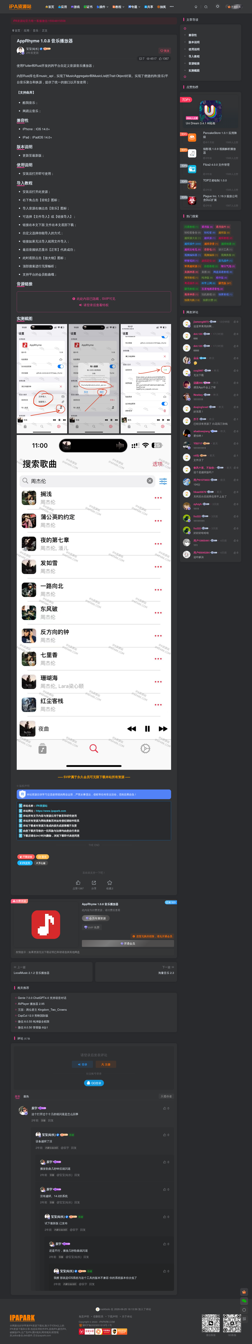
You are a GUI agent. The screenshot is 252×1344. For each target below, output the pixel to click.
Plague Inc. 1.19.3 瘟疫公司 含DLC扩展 (220, 198)
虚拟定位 (208, 260)
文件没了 (199, 460)
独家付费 (210, 300)
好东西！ (199, 411)
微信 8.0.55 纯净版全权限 (33, 1021)
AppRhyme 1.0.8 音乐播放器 (45, 40)
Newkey (198, 395)
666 (196, 338)
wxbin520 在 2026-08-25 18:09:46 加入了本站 (125, 1309)
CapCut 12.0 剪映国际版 (33, 1015)
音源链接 (194, 63)
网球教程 (191, 277)
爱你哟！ (199, 435)
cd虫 (196, 455)
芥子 (196, 419)
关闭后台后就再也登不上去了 (210, 496)
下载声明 (112, 1316)
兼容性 (193, 35)
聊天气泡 (228, 266)
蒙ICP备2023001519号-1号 (97, 1325)
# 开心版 (40, 863)
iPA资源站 (41, 805)
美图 (206, 272)
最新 (17, 1096)
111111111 (200, 448)
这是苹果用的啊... (204, 326)
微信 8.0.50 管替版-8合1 (33, 1027)
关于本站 (127, 1316)
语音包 (209, 249)
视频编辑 (211, 255)
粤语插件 (191, 283)
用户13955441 (202, 540)
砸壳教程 (191, 289)
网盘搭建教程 (222, 272)
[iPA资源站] (22, 1318)
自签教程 (211, 266)
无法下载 (199, 375)
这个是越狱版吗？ (204, 472)
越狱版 (224, 232)
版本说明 (194, 42)
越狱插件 (192, 243)
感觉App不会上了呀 (205, 387)
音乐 (35, 30)
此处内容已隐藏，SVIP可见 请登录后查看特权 (95, 301)
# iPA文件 (25, 863)
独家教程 (225, 294)
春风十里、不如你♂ (205, 467)
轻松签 (209, 232)
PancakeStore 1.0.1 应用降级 (220, 135)
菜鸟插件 (225, 260)
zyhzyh (198, 504)
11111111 (199, 521)
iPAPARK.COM (107, 1321)
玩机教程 (208, 294)
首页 (17, 30)
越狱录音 (211, 243)
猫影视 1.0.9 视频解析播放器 (219, 151)
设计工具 (225, 249)
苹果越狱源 (192, 266)
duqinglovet (201, 407)
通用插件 (223, 226)
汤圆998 (198, 383)
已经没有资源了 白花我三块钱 (211, 423)
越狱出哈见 (192, 249)
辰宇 (34, 1108)
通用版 (207, 226)
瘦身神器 (191, 294)
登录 (84, 1064)
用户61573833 (202, 480)
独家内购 (192, 300)
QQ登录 (96, 1083)
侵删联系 (98, 1316)
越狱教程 (225, 238)
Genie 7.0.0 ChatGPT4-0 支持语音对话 (42, 998)
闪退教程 (191, 226)
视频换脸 (228, 255)
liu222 (197, 516)
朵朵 (196, 358)
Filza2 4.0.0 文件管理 (216, 164)
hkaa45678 (200, 492)
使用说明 (194, 49)
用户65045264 (202, 552)
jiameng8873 (201, 321)
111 (196, 545)
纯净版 (207, 277)
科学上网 (208, 283)
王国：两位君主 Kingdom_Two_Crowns (42, 1009)
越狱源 (209, 238)
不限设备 (27, 856)
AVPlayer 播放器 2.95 (31, 1004)
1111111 (198, 399)
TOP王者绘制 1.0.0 (215, 180)
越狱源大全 (192, 238)
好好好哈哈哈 (201, 533)
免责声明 (84, 1316)
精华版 (221, 277)
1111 (196, 508)
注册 (107, 1064)
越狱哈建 (228, 243)
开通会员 (236, 6)
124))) (197, 484)
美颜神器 (191, 272)
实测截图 (194, 70)
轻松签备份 (192, 232)
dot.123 (198, 334)
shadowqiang (202, 431)
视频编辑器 (192, 255)
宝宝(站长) (32, 49)
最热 (26, 1096)
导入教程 (194, 56)
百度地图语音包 (212, 289)
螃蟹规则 (191, 260)
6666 (196, 350)
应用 (26, 30)
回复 (51, 1120)
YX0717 (198, 443)
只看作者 (166, 1096)
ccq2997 (198, 370)
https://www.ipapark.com (51, 811)
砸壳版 (225, 283)
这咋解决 (199, 557)
